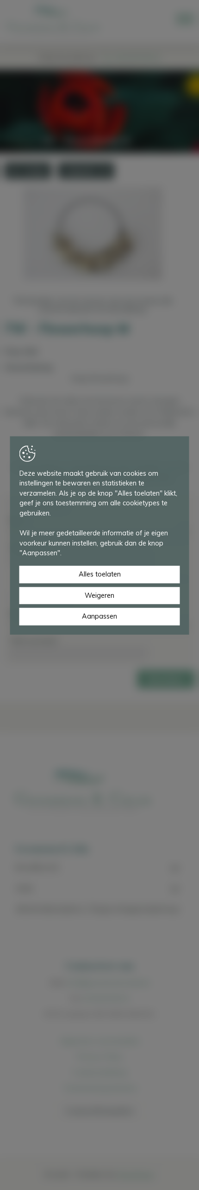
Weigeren (99, 595)
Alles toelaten (100, 574)
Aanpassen (99, 616)
